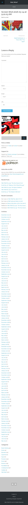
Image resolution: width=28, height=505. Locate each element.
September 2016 (5, 379)
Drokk (2, 450)
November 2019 (5, 296)
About (14, 496)
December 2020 (5, 267)
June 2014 (3, 438)
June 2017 (3, 359)
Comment (3, 60)
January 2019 (4, 318)
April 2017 (3, 364)
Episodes (3, 452)
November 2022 (5, 217)
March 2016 (4, 392)
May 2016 (3, 388)
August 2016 (4, 381)
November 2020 (5, 269)
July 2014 (3, 436)
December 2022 (5, 215)
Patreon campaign (12, 154)
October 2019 (4, 298)
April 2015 (3, 416)
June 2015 (3, 412)
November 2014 (5, 427)
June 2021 (3, 254)
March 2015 (4, 419)
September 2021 (5, 247)
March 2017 (4, 366)
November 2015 (5, 401)
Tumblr (15, 145)
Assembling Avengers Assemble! (14, 498)
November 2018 (5, 322)
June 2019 (3, 307)
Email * (3, 93)
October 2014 (4, 430)
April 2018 (3, 337)
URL (2, 101)
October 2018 (4, 324)
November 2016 (5, 375)
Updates (3, 470)
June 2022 (3, 228)
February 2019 (4, 315)
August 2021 (4, 250)
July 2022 (3, 226)
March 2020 (4, 287)
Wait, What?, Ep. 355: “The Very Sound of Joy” (12, 183)
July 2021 (3, 252)
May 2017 (3, 362)
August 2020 (4, 276)
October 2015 (4, 403)
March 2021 (4, 261)
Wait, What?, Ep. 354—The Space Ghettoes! (11, 187)
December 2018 (5, 320)
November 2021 (5, 243)
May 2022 (3, 230)
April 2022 (3, 232)
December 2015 (5, 399)
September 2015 (5, 405)
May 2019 (3, 309)
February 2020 (4, 289)
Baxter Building (5, 448)
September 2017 (5, 353)
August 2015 (4, 408)
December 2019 (5, 294)
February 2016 (4, 394)
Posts (2, 461)
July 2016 (3, 383)
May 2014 (3, 441)
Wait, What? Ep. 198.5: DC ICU (15, 199)
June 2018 (3, 333)
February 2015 (4, 421)
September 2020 (5, 274)
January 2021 (4, 265)
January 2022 (4, 239)
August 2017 (4, 355)
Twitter (9, 145)
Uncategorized (5, 467)
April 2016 (3, 390)
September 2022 (5, 221)
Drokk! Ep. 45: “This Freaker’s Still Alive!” (10, 191)
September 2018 (5, 326)
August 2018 (4, 329)
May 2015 (3, 414)
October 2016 (4, 377)
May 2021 (3, 256)
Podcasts (3, 459)
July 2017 (3, 357)
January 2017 (4, 370)
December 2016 (5, 373)
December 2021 (5, 241)
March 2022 (4, 234)
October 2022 (4, 219)
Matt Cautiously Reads (15, 201)
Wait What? (4, 472)
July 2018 (3, 331)
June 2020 (3, 280)
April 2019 (3, 311)
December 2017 (5, 346)
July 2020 (3, 278)
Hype (2, 456)
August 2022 (4, 223)
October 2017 (4, 351)
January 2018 (4, 344)
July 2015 (3, 410)
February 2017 (4, 368)
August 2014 (4, 434)
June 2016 (3, 386)
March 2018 (4, 340)
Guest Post (4, 454)
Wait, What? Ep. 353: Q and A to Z (9, 189)
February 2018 (4, 342)
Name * (3, 85)
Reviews (3, 463)
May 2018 (3, 335)
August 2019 (4, 302)
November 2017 (5, 348)
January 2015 (4, 423)
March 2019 (4, 313)
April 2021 (3, 258)
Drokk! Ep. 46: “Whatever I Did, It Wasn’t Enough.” (12, 185)
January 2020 (4, 291)
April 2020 (3, 285)
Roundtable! (4, 465)
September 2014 (5, 432)
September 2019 (5, 300)
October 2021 (4, 245)
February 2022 (4, 236)
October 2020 (4, 272)
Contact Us (14, 494)
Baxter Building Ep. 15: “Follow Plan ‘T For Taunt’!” (19, 39)
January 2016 (4, 397)
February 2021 (4, 263)
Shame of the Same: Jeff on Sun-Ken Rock (17, 203)
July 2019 (3, 304)
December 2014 (5, 425)
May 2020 (3, 283)
